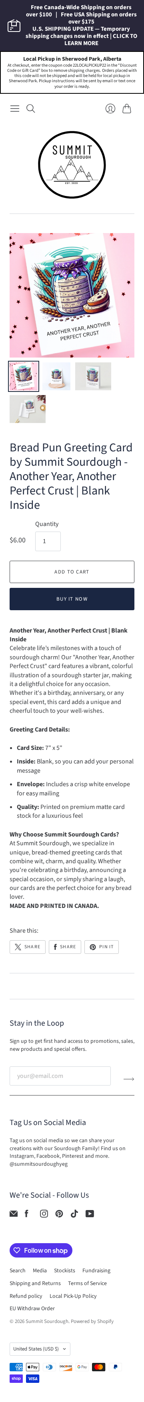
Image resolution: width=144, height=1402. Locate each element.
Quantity (46, 524)
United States (36, 1349)
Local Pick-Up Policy (73, 1296)
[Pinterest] (59, 1215)
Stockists (64, 1271)
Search (18, 1271)
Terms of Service (87, 1283)
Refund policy (26, 1296)
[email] (14, 1215)
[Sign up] (129, 1079)
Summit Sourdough (47, 1321)
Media (40, 1271)
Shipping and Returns (35, 1283)
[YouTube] (90, 1215)
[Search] (30, 108)
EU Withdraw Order (32, 1309)
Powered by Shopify (92, 1321)
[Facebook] (26, 1215)
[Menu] (14, 108)
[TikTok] (74, 1215)
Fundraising (96, 1271)
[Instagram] (44, 1215)
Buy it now (72, 599)
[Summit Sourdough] (72, 165)
